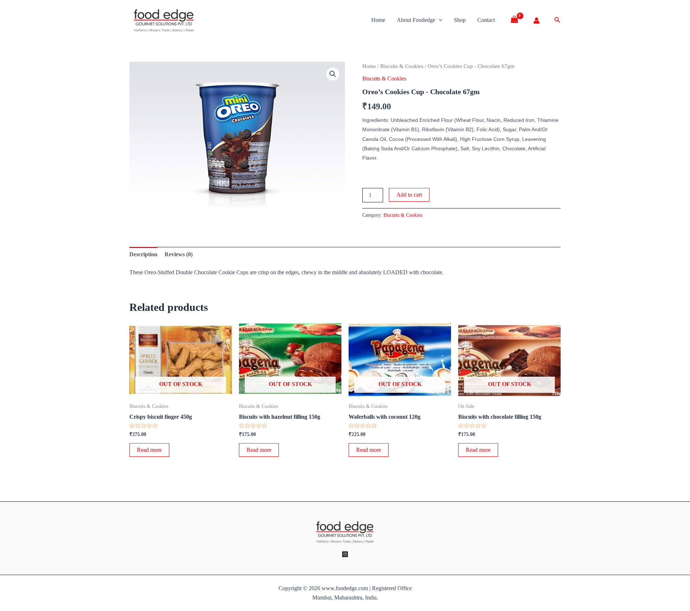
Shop (460, 20)
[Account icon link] (536, 20)
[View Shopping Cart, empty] (517, 20)
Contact (486, 20)
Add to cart (409, 195)
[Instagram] (345, 554)
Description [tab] (143, 254)
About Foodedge (416, 20)
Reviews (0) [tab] (179, 254)
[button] (332, 74)
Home (378, 20)
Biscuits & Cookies (401, 66)
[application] (438, 20)
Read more (149, 450)
